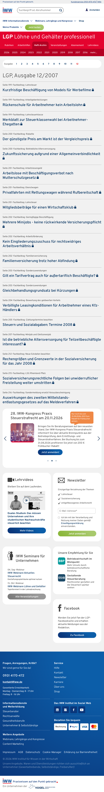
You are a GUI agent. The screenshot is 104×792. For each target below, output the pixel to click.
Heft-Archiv (40, 45)
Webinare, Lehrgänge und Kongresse (24, 739)
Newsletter (60, 677)
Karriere (58, 682)
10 (65, 64)
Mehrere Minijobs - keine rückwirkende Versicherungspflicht (52, 222)
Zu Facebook (77, 635)
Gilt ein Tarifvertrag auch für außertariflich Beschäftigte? (49, 276)
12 (77, 64)
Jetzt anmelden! (50, 452)
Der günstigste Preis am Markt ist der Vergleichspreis (46, 139)
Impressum (9, 752)
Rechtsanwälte (11, 716)
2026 (6, 52)
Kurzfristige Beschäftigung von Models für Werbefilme (47, 90)
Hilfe (99, 2)
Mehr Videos (27, 530)
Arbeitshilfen (24, 45)
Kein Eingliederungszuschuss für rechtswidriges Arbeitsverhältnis (42, 243)
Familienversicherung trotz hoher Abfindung (39, 261)
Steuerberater (11, 711)
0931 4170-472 (13, 676)
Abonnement (77, 45)
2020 (55, 52)
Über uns (59, 687)
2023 (31, 52)
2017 (77, 52)
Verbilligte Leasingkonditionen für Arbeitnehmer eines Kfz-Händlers (51, 307)
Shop (81, 21)
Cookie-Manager (52, 752)
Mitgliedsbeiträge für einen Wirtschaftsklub (38, 207)
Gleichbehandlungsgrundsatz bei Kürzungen (39, 290)
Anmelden (94, 10)
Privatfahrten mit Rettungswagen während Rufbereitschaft (51, 192)
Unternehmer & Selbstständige (20, 725)
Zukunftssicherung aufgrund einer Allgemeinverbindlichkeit (51, 154)
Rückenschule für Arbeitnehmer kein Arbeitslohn (43, 105)
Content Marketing (13, 744)
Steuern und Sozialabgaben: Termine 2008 (38, 325)
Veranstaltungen (59, 45)
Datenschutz (33, 752)
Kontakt (58, 672)
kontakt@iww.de (12, 682)
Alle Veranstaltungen (26, 596)
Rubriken (9, 45)
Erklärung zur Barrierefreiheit (80, 752)
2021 (47, 52)
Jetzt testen (34, 27)
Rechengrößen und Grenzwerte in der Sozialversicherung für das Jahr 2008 (49, 361)
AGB (20, 752)
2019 (62, 52)
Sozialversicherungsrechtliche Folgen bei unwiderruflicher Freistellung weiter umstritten (50, 380)
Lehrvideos (93, 45)
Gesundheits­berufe (14, 721)
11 (71, 64)
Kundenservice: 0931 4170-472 (83, 2)
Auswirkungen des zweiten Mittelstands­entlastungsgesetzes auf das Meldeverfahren (40, 400)
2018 (70, 52)
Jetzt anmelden (77, 533)
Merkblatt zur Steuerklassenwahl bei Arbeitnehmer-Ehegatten (45, 122)
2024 (23, 52)
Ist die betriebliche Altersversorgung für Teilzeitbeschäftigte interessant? (52, 342)
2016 (85, 52)
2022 (39, 52)
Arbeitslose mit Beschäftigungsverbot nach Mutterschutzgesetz (38, 175)
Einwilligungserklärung (72, 523)
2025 (14, 52)
